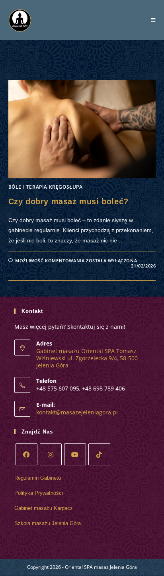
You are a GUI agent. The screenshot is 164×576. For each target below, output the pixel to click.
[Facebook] (26, 454)
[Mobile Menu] (153, 19)
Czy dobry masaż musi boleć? (68, 201)
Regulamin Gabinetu (37, 478)
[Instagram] (51, 454)
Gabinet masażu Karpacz (43, 508)
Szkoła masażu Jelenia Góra (47, 523)
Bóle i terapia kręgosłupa (45, 187)
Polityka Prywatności (38, 493)
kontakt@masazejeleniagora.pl (77, 412)
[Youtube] (75, 454)
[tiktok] (99, 454)
